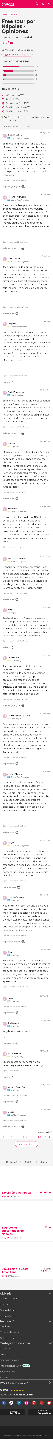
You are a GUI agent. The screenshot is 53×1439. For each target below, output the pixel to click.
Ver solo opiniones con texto (17, 126)
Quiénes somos (9, 1298)
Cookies (46, 1436)
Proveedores (7, 1348)
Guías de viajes (8, 1338)
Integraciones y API (10, 1365)
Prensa (4, 1304)
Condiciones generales (11, 1436)
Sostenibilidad (8, 1310)
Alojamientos (7, 1371)
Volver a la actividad (9, 14)
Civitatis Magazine (9, 1332)
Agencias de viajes (10, 1360)
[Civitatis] (8, 4)
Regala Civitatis (8, 1316)
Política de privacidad (35, 1436)
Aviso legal (23, 1436)
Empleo (4, 1377)
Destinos (5, 1326)
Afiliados (4, 1354)
